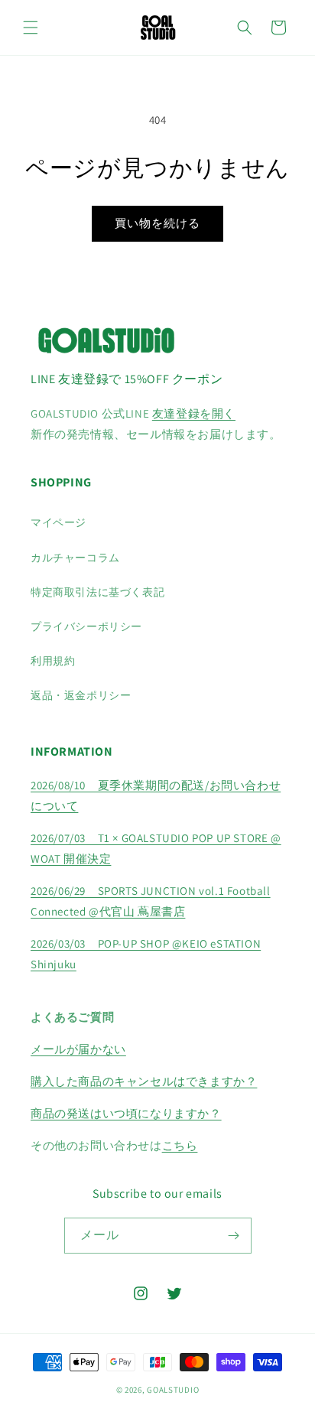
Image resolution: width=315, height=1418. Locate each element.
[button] (30, 27)
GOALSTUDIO (173, 1389)
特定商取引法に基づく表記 (97, 592)
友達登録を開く (193, 413)
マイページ (58, 522)
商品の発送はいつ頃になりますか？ (126, 1113)
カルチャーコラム (75, 557)
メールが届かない (78, 1049)
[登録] (234, 1236)
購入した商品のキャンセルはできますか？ (144, 1081)
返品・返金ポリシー (81, 695)
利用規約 (53, 661)
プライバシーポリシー (86, 626)
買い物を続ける (157, 223)
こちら (180, 1145)
